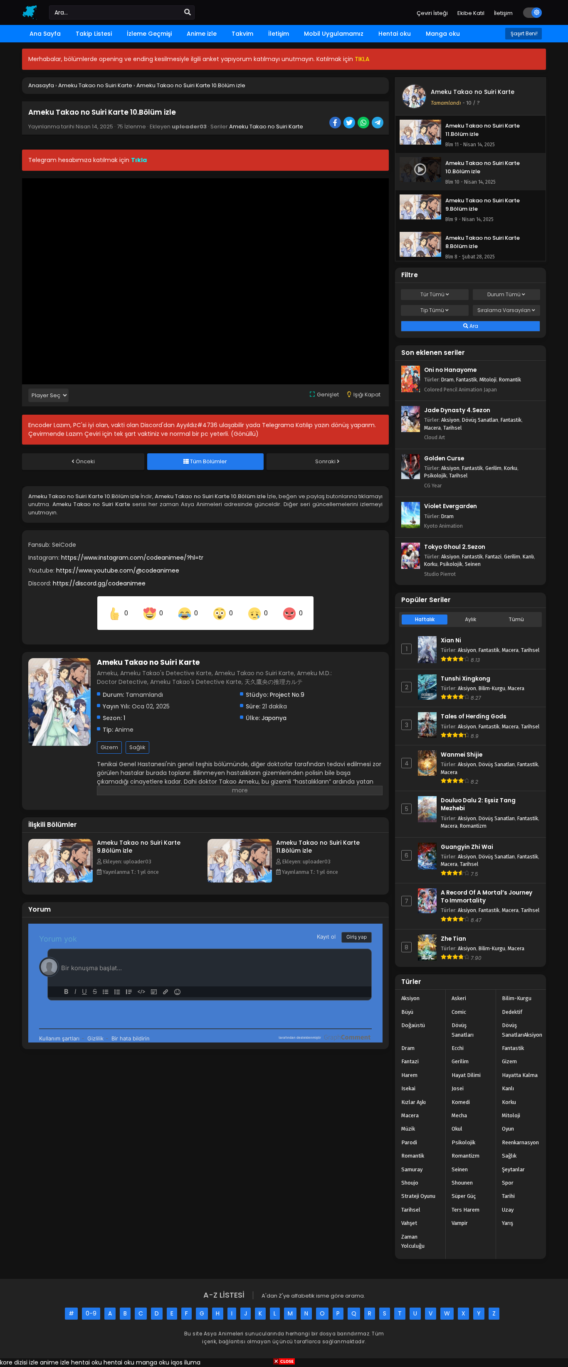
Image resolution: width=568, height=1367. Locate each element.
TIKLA (362, 59)
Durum (504, 294)
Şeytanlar (513, 1169)
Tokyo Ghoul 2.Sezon (454, 547)
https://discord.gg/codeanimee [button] (99, 583)
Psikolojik (435, 475)
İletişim (503, 13)
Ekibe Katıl (470, 13)
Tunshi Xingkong (465, 679)
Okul (457, 1129)
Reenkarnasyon (520, 1142)
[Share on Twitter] (349, 123)
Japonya (274, 718)
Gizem (109, 747)
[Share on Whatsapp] (364, 123)
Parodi (409, 1142)
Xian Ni (451, 640)
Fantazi (493, 556)
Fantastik (466, 379)
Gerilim (493, 468)
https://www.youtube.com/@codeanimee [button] (117, 570)
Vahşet (409, 1223)
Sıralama (504, 310)
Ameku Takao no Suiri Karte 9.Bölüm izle (138, 846)
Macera (432, 428)
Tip (432, 310)
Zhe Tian (453, 939)
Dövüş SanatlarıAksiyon (522, 1030)
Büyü (407, 1012)
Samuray (411, 1169)
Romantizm (473, 826)
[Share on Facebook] (335, 123)
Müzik (408, 1129)
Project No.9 (287, 695)
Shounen (462, 1183)
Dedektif (512, 1012)
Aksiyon (450, 420)
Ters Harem (465, 1210)
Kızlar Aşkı (413, 1102)
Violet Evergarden (450, 506)
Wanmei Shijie (461, 755)
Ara (473, 325)
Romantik (510, 379)
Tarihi (508, 1196)
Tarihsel (452, 428)
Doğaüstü (413, 1025)
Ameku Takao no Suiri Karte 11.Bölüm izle (318, 846)
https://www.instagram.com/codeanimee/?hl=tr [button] (132, 557)
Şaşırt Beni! (523, 33)
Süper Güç (464, 1196)
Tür (432, 294)
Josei (458, 1088)
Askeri (459, 998)
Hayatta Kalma (520, 1075)
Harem (409, 1075)
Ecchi (458, 1048)
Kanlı (528, 556)
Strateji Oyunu (418, 1196)
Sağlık (137, 747)
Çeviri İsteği (432, 13)
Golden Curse (444, 458)
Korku (510, 468)
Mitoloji (487, 379)
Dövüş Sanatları (480, 420)
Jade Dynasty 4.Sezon (457, 410)
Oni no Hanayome (450, 370)
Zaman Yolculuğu (413, 1241)
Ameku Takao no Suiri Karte (266, 126)
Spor (508, 1183)
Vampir (460, 1223)
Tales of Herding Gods (473, 716)
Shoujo (409, 1183)
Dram (447, 379)
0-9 (91, 1313)
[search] (187, 12)
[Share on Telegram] (378, 123)
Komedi (461, 1102)
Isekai (408, 1088)
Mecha (459, 1115)
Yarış (507, 1223)
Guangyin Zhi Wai (467, 847)
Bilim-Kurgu (492, 688)
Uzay (508, 1210)
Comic (459, 1012)
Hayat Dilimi (466, 1075)
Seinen (473, 564)
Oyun (508, 1129)
